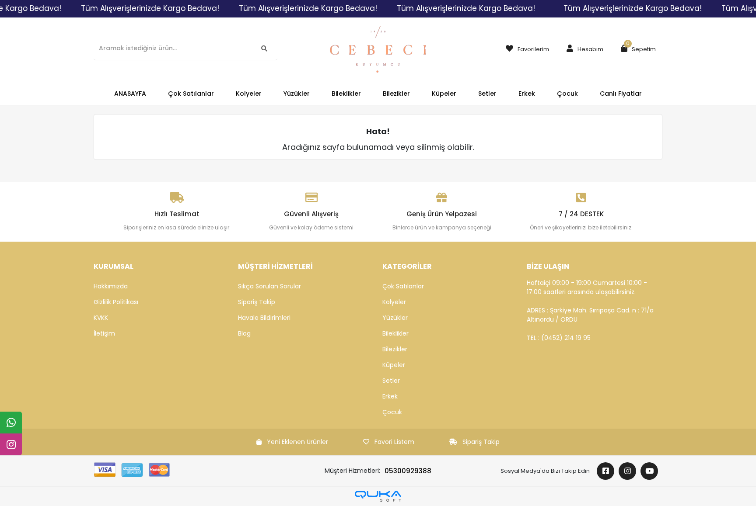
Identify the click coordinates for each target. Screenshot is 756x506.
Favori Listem (394, 441)
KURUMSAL (113, 266)
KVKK (101, 317)
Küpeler (393, 364)
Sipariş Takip (256, 302)
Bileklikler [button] (346, 93)
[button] (583, 49)
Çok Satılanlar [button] (191, 93)
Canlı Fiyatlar (621, 93)
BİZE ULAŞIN (548, 266)
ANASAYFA (130, 93)
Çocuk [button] (567, 93)
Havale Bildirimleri (264, 317)
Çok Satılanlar (403, 286)
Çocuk (392, 412)
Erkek (390, 396)
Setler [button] (487, 93)
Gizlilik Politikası (116, 302)
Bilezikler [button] (396, 93)
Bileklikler (395, 333)
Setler (391, 380)
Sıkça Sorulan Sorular (269, 286)
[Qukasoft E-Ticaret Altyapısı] (378, 496)
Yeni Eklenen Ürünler (297, 441)
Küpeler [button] (444, 93)
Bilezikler (394, 349)
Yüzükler (395, 317)
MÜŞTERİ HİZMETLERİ (275, 266)
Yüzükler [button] (297, 93)
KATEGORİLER (407, 266)
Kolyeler (394, 302)
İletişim (104, 333)
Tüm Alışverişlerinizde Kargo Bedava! (150, 8)
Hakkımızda (111, 286)
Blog (244, 333)
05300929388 (408, 470)
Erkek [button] (526, 93)
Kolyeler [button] (249, 93)
